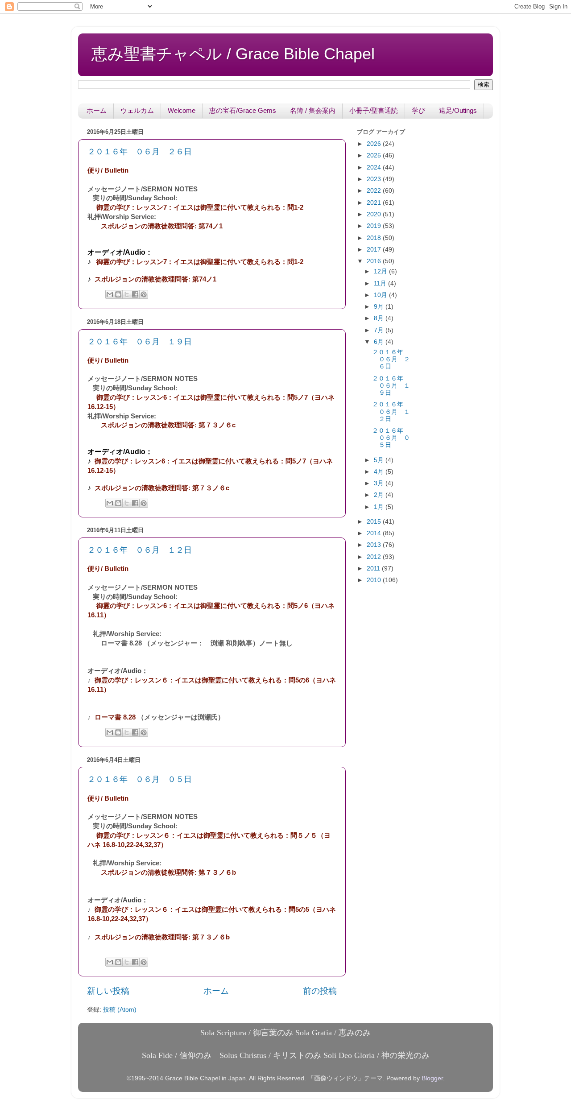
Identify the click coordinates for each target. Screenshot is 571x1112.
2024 (375, 167)
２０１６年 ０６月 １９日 (139, 341)
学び (418, 110)
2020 (375, 214)
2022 (375, 190)
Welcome (181, 110)
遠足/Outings (458, 110)
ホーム (97, 110)
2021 (375, 202)
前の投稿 (320, 991)
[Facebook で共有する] (135, 294)
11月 (381, 283)
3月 (379, 483)
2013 (375, 545)
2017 (375, 249)
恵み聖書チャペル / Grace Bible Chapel (233, 54)
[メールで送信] (109, 294)
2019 (375, 226)
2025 (375, 155)
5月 (379, 460)
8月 (379, 318)
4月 (379, 471)
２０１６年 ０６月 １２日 (139, 550)
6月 (379, 342)
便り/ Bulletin (107, 170)
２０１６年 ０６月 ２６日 (139, 151)
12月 (381, 271)
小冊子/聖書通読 (373, 110)
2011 (374, 568)
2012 (375, 557)
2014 (375, 533)
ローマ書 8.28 (115, 717)
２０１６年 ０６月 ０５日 (139, 779)
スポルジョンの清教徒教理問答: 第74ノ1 (162, 226)
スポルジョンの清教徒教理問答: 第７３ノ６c (168, 425)
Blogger (432, 1078)
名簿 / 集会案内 (312, 110)
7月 (379, 330)
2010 (375, 580)
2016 (375, 261)
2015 (375, 521)
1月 (379, 507)
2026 (375, 144)
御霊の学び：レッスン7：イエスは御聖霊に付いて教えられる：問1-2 (199, 207)
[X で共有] (126, 294)
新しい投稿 (108, 991)
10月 (381, 295)
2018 (375, 238)
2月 (379, 495)
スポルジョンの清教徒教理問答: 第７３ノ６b (168, 872)
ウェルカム (137, 110)
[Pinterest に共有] (143, 294)
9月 (379, 306)
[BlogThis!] (118, 294)
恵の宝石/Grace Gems (242, 110)
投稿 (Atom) (120, 1009)
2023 (375, 179)
